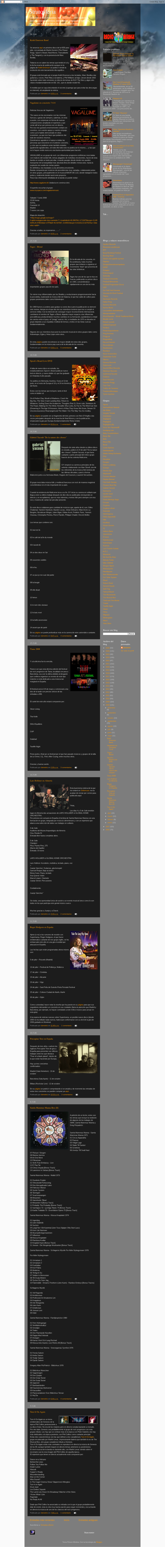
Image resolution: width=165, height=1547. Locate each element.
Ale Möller (107, 410)
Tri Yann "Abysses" (120, 113)
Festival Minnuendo (110, 282)
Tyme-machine (108, 394)
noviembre (112, 713)
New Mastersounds (110, 574)
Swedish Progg (109, 382)
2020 (108, 667)
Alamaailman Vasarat (111, 407)
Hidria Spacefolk (109, 517)
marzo (110, 816)
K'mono (106, 537)
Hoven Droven (108, 525)
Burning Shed (108, 256)
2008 (108, 705)
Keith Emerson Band (39, 40)
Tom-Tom (106, 385)
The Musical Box (109, 598)
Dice (104, 456)
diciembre (111, 708)
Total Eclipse (118, 70)
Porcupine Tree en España (41, 1038)
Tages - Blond (36, 246)
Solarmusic (107, 365)
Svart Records (108, 380)
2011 (108, 695)
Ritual (105, 580)
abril (109, 813)
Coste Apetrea (108, 448)
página (39, 342)
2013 (108, 689)
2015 (108, 683)
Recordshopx (108, 345)
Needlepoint (107, 571)
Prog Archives (108, 333)
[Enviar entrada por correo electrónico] (75, 94)
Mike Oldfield (108, 563)
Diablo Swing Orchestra (112, 453)
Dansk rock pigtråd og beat (113, 259)
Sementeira (117, 180)
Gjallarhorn (107, 497)
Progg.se (106, 336)
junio (110, 732)
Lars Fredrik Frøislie (110, 548)
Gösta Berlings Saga (111, 499)
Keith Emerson (44, 68)
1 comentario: (66, 424)
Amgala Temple (109, 413)
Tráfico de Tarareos (110, 388)
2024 (108, 654)
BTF (104, 250)
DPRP (105, 267)
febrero (111, 819)
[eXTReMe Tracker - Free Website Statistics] (32, 1534)
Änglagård (107, 422)
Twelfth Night (108, 606)
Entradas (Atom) (47, 1525)
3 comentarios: (66, 94)
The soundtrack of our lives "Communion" (123, 147)
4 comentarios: (66, 1399)
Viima (105, 612)
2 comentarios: (66, 234)
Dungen (106, 462)
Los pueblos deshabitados (113, 310)
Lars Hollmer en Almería (41, 780)
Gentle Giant (108, 494)
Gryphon (106, 505)
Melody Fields (108, 560)
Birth (105, 439)
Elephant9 (107, 473)
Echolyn (106, 468)
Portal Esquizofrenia (110, 331)
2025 (108, 651)
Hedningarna (108, 514)
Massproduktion (109, 313)
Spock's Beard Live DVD (41, 360)
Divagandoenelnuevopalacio (114, 264)
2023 (108, 657)
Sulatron (106, 377)
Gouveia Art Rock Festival (113, 293)
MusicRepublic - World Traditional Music (118, 316)
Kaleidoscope (108, 540)
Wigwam (106, 615)
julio (109, 729)
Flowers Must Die (109, 485)
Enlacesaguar (108, 273)
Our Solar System (110, 577)
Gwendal (106, 511)
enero (110, 823)
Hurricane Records (110, 299)
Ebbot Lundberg (109, 465)
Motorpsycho (108, 569)
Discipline (106, 459)
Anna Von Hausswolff (111, 427)
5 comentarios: (66, 348)
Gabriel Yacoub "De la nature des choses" (48, 437)
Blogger (99, 1542)
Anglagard (107, 419)
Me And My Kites (109, 557)
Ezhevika (106, 276)
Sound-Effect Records (111, 368)
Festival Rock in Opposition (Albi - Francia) (123, 196)
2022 (108, 660)
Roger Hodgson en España (41, 927)
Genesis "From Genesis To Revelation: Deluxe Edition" (123, 55)
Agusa (105, 404)
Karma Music (108, 308)
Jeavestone (107, 534)
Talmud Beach (108, 592)
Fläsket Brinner (109, 479)
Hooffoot (106, 522)
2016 (108, 679)
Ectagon (106, 270)
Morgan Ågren (108, 566)
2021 (108, 664)
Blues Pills (107, 442)
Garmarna (107, 491)
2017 (108, 676)
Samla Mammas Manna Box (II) (44, 1107)
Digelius (106, 261)
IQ (104, 528)
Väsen (105, 609)
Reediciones (107, 348)
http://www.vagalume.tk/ (39, 183)
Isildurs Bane (108, 531)
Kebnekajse (107, 543)
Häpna (105, 296)
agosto (110, 726)
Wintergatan (107, 618)
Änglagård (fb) (108, 424)
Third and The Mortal (111, 600)
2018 (108, 673)
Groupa (106, 502)
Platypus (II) (117, 98)
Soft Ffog (106, 589)
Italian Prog (107, 302)
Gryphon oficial (109, 508)
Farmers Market (109, 476)
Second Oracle (108, 586)
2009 (108, 702)
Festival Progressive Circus (113, 284)
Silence (106, 359)
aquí (41, 48)
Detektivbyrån (108, 450)
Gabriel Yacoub (109, 488)
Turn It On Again (37, 1411)
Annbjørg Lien (108, 430)
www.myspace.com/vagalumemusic (44, 190)
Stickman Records (110, 371)
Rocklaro (106, 351)
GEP (105, 287)
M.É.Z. (105, 551)
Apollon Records (109, 244)
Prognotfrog (107, 339)
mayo (110, 736)
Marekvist (106, 554)
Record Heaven (109, 342)
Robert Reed (108, 583)
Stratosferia (42, 11)
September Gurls (109, 357)
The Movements (109, 595)
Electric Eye (107, 471)
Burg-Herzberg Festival (112, 253)
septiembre (112, 721)
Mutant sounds (108, 322)
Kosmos (106, 546)
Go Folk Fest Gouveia (111, 290)
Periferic (106, 328)
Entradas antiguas (88, 1520)
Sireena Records (109, 362)
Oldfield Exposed (109, 325)
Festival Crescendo (110, 279)
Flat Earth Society (110, 482)
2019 (108, 670)
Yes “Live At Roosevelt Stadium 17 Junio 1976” (122, 83)
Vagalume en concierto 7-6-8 (42, 102)
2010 (108, 699)
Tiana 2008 (35, 649)
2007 (108, 826)
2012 (108, 692)
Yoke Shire (107, 623)
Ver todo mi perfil (127, 651)
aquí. (67, 1091)
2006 (108, 830)
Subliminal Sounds (110, 374)
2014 (108, 686)
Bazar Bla (106, 436)
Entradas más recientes (42, 1520)
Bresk (105, 445)
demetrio (127, 648)
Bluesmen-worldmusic (111, 247)
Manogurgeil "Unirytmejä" (122, 164)
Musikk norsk (108, 319)
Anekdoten (107, 416)
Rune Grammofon (110, 354)
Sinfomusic (85, 790)
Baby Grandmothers (110, 433)
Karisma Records (109, 305)
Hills (104, 520)
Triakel (105, 603)
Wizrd (105, 620)
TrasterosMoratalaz (110, 391)
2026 (108, 648)
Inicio (66, 1520)
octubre (111, 718)
